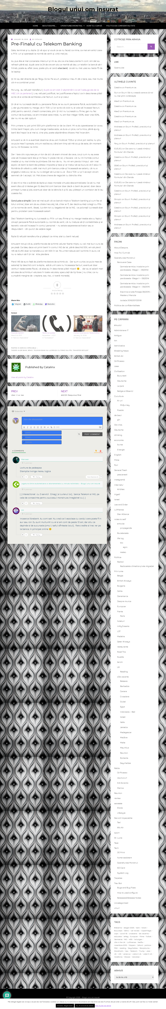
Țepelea (118, 878)
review (117, 798)
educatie (118, 936)
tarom (120, 662)
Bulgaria (121, 586)
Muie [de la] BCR (17, 333)
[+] (58, 427)
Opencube (119, 67)
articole (120, 523)
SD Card (121, 868)
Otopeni (132, 945)
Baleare (123, 681)
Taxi (119, 822)
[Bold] (24, 427)
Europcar (121, 606)
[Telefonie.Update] (56, 323)
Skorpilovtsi (145, 948)
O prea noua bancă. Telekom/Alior (87, 333)
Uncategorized (121, 903)
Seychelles (125, 763)
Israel (117, 499)
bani (138, 928)
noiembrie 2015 (120, 945)
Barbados (124, 686)
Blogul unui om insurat (83, 9)
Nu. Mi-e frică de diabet (84, 1006)
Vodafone (118, 957)
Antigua (117, 335)
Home (35, 26)
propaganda (126, 528)
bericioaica (119, 345)
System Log (122, 873)
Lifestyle (121, 813)
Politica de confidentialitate (120, 26)
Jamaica (124, 727)
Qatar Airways (123, 641)
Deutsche (121, 381)
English (117, 455)
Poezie (120, 410)
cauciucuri (122, 778)
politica (148, 945)
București (118, 931)
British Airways (124, 581)
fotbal (148, 936)
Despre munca (124, 601)
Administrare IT (121, 330)
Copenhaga (146, 931)
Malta (122, 742)
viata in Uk (136, 954)
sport (116, 832)
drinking (118, 435)
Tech (116, 848)
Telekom (133, 951)
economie (119, 440)
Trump (141, 951)
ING (125, 939)
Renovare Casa (124, 262)
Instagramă (119, 479)
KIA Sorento (122, 783)
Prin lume (118, 571)
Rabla (117, 768)
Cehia (119, 591)
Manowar (25, 459)
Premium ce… (131, 87)
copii (116, 933)
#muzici (118, 325)
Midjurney (125, 405)
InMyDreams (123, 626)
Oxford (140, 945)
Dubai (123, 701)
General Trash (120, 470)
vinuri (117, 908)
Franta (120, 611)
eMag (126, 936)
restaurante (122, 646)
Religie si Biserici (125, 391)
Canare (123, 691)
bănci (30, 350)
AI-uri (119, 400)
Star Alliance (123, 514)
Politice (117, 557)
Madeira (121, 636)
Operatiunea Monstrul (72, 26)
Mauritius (124, 747)
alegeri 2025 (129, 928)
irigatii (117, 494)
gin (118, 419)
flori (116, 465)
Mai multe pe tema (103, 1006)
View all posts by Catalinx (22, 377)
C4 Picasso (119, 361)
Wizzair (127, 957)
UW (119, 954)
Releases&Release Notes (129, 898)
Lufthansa (119, 509)
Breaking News (121, 351)
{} (54, 427)
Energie (121, 449)
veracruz (127, 954)
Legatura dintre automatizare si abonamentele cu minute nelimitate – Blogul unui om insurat (60, 483)
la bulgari (138, 939)
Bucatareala (122, 533)
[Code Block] (48, 427)
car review (135, 931)
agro (125, 547)
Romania (124, 758)
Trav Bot (118, 883)
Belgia (120, 575)
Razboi (120, 562)
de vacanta (144, 933)
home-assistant (124, 857)
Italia (122, 722)
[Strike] (34, 427)
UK (118, 667)
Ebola (120, 808)
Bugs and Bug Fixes (126, 887)
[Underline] (31, 427)
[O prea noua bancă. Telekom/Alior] (88, 323)
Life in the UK (119, 942)
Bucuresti (121, 375)
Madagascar (126, 732)
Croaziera (124, 696)
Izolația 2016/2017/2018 (130, 300)
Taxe (116, 843)
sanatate (118, 803)
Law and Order (121, 504)
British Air (118, 356)
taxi (126, 951)
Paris (122, 616)
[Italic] (27, 427)
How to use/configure (127, 893)
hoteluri (121, 621)
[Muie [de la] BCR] (25, 323)
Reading (124, 671)
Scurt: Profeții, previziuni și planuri (138, 143)
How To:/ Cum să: (94, 26)
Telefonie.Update (48, 333)
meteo (123, 552)
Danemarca (122, 596)
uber (148, 951)
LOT (119, 631)
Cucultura (118, 396)
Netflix (140, 942)
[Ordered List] (37, 427)
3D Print (121, 852)
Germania (118, 939)
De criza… (118, 425)
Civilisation (119, 371)
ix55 (130, 939)
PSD (116, 948)
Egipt (122, 707)
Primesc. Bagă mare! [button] (65, 1006)
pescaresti (122, 474)
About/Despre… (49, 26)
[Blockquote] (44, 427)
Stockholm (118, 951)
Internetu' (118, 485)
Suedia (120, 657)
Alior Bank (22, 350)
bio (121, 542)
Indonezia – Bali (127, 712)
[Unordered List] (41, 427)
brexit (144, 928)
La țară (120, 386)
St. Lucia (118, 838)
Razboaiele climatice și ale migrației (137, 566)
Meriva (120, 788)
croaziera (133, 933)
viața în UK (147, 954)
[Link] (51, 427)
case (116, 366)
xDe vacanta (123, 677)
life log (120, 538)
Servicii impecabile (28, 348)
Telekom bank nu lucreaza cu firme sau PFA (53, 350)
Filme (116, 460)
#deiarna (118, 928)
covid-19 (123, 933)
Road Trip (121, 652)
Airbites (120, 489)
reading (123, 948)
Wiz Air (120, 827)
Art (115, 340)
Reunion (124, 753)
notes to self (120, 519)
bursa (120, 444)
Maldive (123, 737)
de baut (118, 415)
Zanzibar (136, 957)
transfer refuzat (80, 350)
